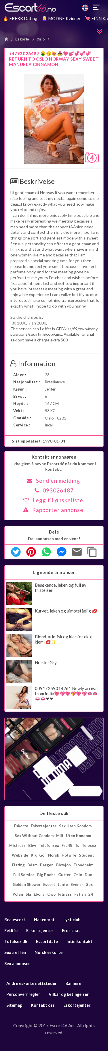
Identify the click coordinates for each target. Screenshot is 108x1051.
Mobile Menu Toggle (96, 7)
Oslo (41, 39)
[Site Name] (54, 7)
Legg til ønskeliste (58, 500)
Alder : (19, 374)
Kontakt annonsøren (54, 456)
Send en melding (58, 480)
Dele (54, 531)
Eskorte (22, 39)
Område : (22, 418)
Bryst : (19, 396)
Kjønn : (20, 389)
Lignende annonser (54, 572)
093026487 (58, 490)
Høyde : (20, 403)
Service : (21, 425)
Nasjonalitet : (26, 382)
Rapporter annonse (58, 510)
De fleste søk (54, 813)
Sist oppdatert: (39, 441)
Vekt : (18, 410)
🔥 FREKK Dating (20, 18)
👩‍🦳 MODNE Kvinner (61, 18)
